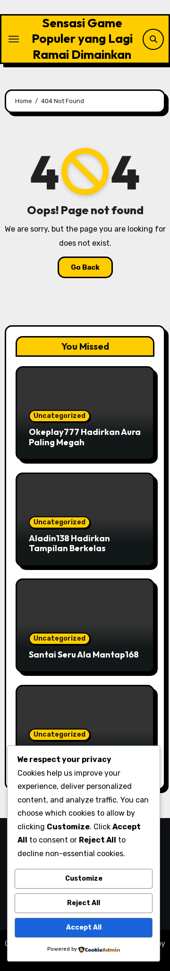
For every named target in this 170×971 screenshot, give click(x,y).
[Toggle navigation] (13, 39)
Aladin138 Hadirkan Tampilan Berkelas (69, 543)
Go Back (85, 267)
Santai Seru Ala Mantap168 (84, 654)
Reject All (83, 903)
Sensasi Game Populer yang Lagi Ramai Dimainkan (82, 38)
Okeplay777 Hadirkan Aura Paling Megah (85, 437)
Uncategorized (59, 416)
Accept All (84, 927)
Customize (83, 879)
